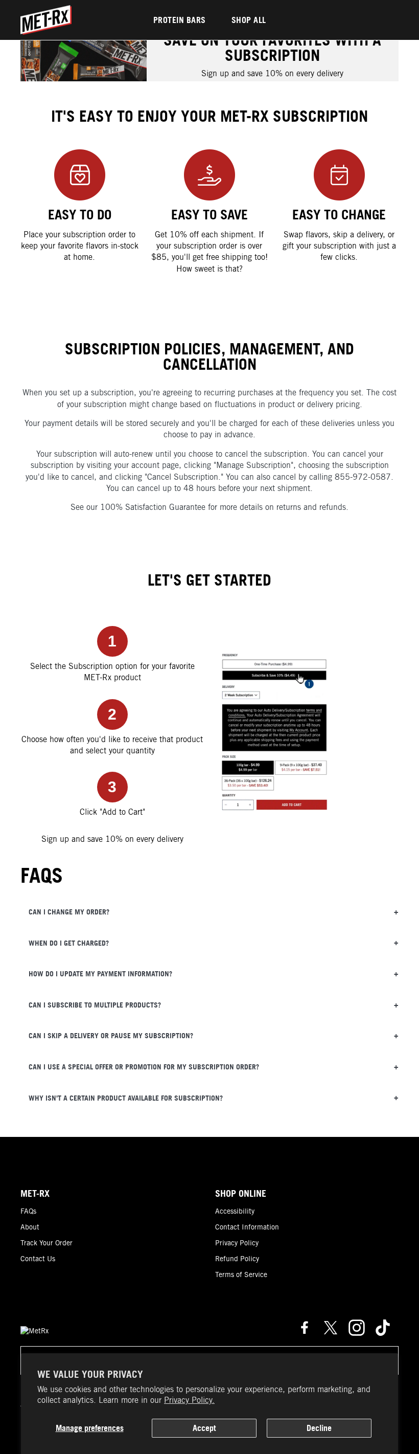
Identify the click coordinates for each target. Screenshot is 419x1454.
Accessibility (234, 1211)
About (29, 1227)
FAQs (28, 1211)
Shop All (248, 20)
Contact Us (37, 1259)
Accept (204, 1428)
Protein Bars (179, 20)
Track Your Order (46, 1243)
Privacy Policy (237, 1243)
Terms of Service (241, 1274)
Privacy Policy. (189, 1400)
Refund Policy (237, 1259)
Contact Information (247, 1227)
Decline (319, 1428)
